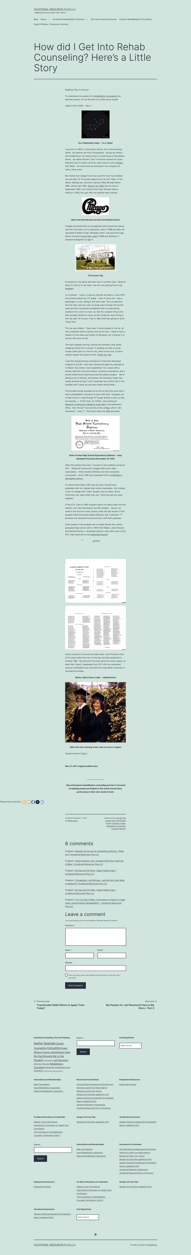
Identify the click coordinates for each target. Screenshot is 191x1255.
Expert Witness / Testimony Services (51, 24)
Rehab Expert (73, 821)
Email (100, 950)
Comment (70, 925)
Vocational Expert (48, 1071)
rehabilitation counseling (105, 96)
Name (68, 950)
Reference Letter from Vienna (89, 1091)
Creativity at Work (118, 823)
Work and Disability (58, 1071)
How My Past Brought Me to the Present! (52, 1056)
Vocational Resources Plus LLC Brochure (94, 1108)
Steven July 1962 (96, 186)
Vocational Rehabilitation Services (68, 19)
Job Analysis (48, 1060)
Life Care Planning (41, 1064)
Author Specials (45, 1043)
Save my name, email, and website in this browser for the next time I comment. (94, 976)
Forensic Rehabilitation (53, 1052)
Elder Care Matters (42, 1084)
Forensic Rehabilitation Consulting (135, 19)
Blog (36, 19)
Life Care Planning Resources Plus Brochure (95, 1084)
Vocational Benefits (118, 829)
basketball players (99, 534)
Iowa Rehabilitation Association (47, 1088)
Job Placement (61, 1060)
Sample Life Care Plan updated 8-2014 (93, 1095)
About (43, 19)
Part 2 (84, 753)
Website (68, 963)
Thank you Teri (104, 355)
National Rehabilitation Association (48, 1091)
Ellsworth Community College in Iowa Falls (85, 404)
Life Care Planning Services (104, 19)
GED (108, 411)
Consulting (53, 1048)
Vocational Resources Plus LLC (55, 9)
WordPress (152, 1245)
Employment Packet (127, 1084)
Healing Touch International (45, 1122)
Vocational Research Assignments (91, 1105)
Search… (80, 1038)
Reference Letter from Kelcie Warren (92, 1088)
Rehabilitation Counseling (115, 826)
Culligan (119, 163)
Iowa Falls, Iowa (89, 236)
